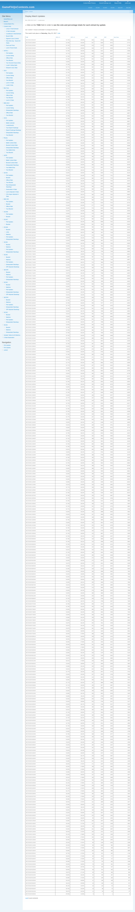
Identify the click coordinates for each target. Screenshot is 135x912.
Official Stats (9, 58)
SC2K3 (98, 7)
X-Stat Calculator (10, 31)
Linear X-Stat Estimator (12, 28)
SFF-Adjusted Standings (12, 267)
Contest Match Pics (9, 24)
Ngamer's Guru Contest (12, 38)
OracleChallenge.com (105, 3)
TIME (27, 37)
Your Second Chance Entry (13, 63)
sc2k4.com (128, 3)
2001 (96, 37)
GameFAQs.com (8, 19)
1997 (105, 37)
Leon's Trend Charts (11, 48)
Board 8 (6, 21)
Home (26, 11)
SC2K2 (90, 7)
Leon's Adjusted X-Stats (12, 192)
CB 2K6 (6, 227)
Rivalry (6, 138)
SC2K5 (112, 7)
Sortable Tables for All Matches (12, 335)
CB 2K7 (6, 219)
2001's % (58, 37)
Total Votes (116, 37)
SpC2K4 (120, 7)
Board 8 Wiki (118, 3)
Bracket (8, 177)
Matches (8, 234)
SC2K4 (105, 7)
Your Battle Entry (10, 150)
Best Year (6, 88)
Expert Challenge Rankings (13, 130)
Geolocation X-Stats (11, 189)
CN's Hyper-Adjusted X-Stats (12, 195)
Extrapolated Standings (12, 110)
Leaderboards (10, 125)
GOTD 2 (6, 50)
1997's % (73, 37)
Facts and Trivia (10, 45)
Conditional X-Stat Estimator (13, 33)
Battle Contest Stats (11, 143)
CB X (5, 70)
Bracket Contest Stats (12, 145)
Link (59, 33)
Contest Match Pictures (89, 3)
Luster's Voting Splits (11, 65)
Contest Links (7, 26)
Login (26, 898)
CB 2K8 (6, 211)
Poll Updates (9, 53)
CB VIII (5, 173)
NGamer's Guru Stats (11, 67)
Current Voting (10, 55)
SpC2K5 (128, 7)
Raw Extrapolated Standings (11, 186)
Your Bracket (9, 60)
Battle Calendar (10, 123)
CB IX (5, 118)
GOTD (5, 155)
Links (7, 232)
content (6, 350)
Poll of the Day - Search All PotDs (13, 42)
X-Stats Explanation (9, 337)
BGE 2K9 (6, 199)
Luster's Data (9, 85)
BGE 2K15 (6, 103)
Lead (86, 37)
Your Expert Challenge (12, 128)
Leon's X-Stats (10, 82)
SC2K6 (6, 242)
